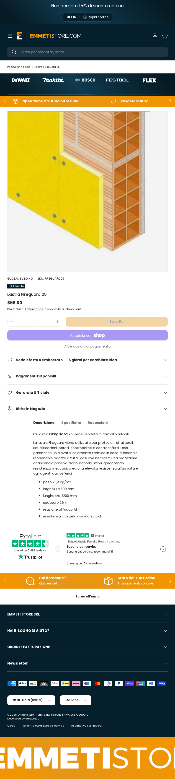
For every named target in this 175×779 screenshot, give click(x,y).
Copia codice (98, 17)
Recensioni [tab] (98, 422)
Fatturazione (34, 309)
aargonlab (32, 718)
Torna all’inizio (87, 596)
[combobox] (87, 52)
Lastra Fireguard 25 (47, 67)
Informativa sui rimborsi (86, 725)
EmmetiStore (26, 715)
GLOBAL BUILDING (20, 278)
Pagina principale (18, 67)
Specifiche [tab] (71, 422)
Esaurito (117, 321)
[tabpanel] (87, 475)
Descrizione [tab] (43, 422)
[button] (165, 36)
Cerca (11, 725)
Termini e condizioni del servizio (43, 725)
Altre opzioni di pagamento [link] (87, 346)
